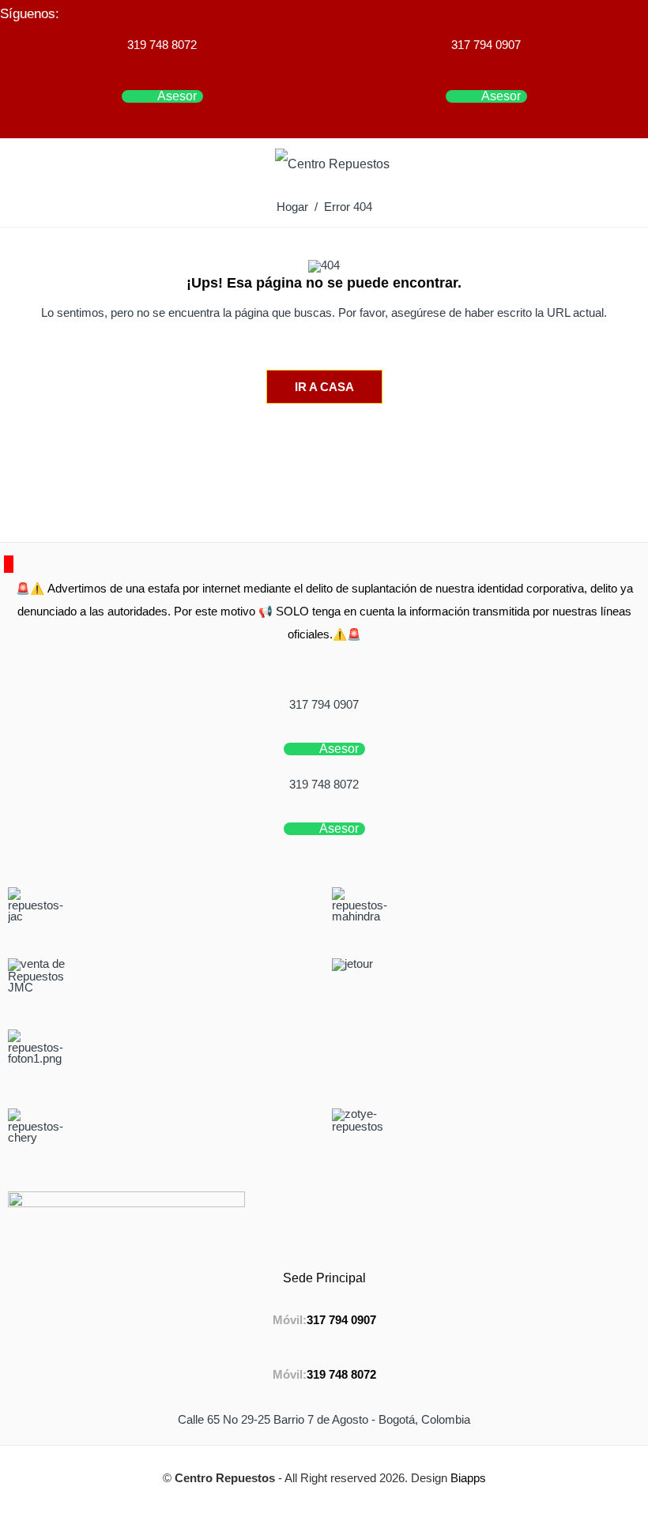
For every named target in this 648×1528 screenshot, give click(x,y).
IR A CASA (324, 386)
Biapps (468, 1478)
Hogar (292, 207)
